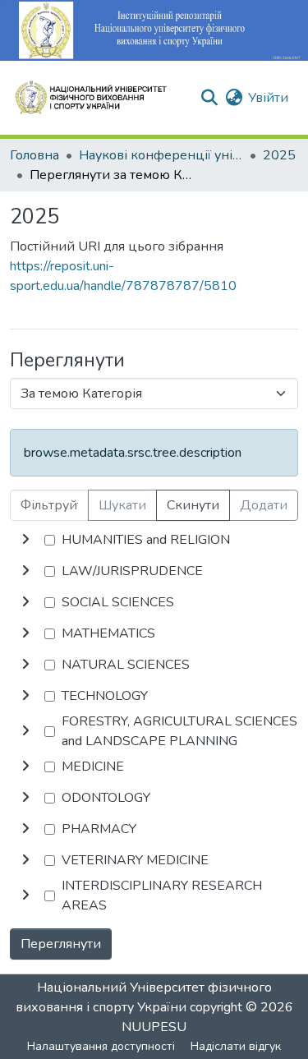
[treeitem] (154, 571)
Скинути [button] (193, 505)
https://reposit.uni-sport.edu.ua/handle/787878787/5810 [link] (123, 276)
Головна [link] (34, 155)
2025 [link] (279, 155)
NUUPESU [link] (154, 1027)
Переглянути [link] (61, 944)
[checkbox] (49, 540)
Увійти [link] (268, 98)
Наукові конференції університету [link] (161, 155)
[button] (98, 97)
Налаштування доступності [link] (101, 1046)
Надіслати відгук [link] (236, 1046)
